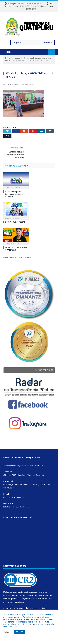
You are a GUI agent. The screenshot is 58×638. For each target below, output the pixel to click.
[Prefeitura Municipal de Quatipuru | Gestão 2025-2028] (29, 26)
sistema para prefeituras (36, 592)
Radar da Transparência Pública (33, 608)
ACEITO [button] (19, 631)
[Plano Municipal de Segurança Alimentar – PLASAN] (16, 180)
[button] (42, 370)
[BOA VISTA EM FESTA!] (16, 210)
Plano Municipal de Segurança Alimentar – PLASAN (15, 194)
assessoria (22, 595)
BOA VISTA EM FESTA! (15, 222)
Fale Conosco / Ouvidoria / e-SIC (16, 507)
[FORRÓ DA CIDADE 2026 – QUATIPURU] (16, 236)
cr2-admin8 (11, 85)
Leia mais (32, 624)
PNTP (15, 608)
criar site (19, 592)
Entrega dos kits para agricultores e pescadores (15, 154)
